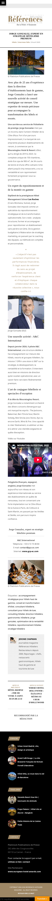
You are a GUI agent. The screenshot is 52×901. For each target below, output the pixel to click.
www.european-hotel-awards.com (24, 871)
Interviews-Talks (24, 42)
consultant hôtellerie (24, 606)
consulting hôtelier (16, 614)
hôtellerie (25, 617)
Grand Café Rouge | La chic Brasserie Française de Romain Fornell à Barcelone (30, 762)
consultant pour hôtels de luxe (22, 610)
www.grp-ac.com (30, 551)
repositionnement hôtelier (29, 625)
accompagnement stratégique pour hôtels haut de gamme (22, 599)
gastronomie (14, 617)
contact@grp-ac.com (29, 547)
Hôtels (14, 42)
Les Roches (33, 199)
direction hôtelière (34, 614)
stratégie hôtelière (16, 628)
